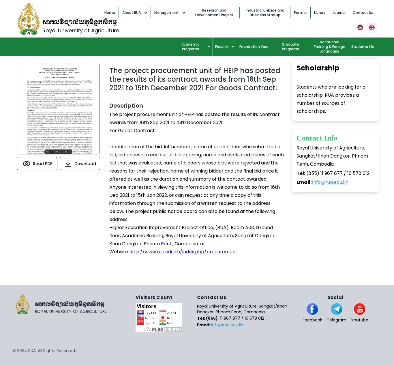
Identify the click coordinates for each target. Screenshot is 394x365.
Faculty (221, 46)
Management (166, 12)
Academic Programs (190, 46)
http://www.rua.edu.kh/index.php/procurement (183, 251)
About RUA (131, 12)
